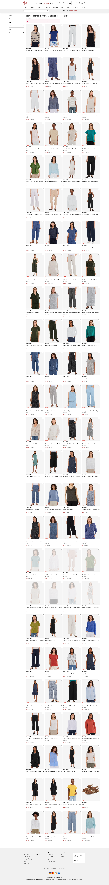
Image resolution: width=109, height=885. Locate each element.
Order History (51, 859)
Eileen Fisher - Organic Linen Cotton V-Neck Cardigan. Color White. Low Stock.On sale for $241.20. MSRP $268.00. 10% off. (91, 465)
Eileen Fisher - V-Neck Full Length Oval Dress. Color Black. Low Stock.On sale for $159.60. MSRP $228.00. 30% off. (54, 826)
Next (97, 842)
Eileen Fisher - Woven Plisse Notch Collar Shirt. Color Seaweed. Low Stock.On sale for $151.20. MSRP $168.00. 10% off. (35, 301)
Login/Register (51, 854)
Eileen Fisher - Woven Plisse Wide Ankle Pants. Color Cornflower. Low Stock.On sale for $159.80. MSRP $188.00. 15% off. (35, 498)
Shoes (25, 7)
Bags (39, 7)
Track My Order (51, 861)
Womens (38, 854)
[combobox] (36, 11)
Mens (37, 856)
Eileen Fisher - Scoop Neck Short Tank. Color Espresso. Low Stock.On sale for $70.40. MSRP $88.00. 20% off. (72, 498)
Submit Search (48, 11)
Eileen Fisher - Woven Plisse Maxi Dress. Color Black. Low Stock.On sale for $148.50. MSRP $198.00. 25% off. (54, 629)
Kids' (68, 7)
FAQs (25, 861)
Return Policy (26, 858)
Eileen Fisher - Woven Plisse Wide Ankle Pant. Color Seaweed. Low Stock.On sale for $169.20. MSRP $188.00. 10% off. (54, 334)
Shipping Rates (27, 856)
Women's (55, 7)
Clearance (75, 7)
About (62, 854)
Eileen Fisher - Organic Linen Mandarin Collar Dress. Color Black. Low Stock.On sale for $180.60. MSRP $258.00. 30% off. (35, 793)
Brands (83, 7)
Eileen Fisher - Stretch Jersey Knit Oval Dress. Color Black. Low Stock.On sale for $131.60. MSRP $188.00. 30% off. (72, 760)
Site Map (62, 856)
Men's (62, 7)
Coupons (63, 858)
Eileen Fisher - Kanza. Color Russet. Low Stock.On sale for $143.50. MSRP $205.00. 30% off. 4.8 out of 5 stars (91, 793)
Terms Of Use (46, 868)
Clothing (32, 7)
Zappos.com (48, 879)
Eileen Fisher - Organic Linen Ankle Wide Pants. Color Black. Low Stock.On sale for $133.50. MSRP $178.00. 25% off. (72, 694)
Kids (37, 858)
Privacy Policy (53, 868)
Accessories (47, 7)
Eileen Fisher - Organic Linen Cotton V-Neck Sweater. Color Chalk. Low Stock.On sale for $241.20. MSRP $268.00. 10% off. (35, 432)
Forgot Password (27, 854)
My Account (77, 3)
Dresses (74, 879)
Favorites (82, 3)
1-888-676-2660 (61, 2)
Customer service (79, 3)
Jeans (77, 879)
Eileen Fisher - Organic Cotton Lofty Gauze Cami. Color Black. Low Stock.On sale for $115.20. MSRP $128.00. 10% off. (91, 39)
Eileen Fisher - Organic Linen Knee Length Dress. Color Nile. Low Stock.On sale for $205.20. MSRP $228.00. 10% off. (35, 465)
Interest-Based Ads (61, 868)
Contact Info (26, 863)
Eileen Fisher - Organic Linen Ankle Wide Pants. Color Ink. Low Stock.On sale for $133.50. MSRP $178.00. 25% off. (35, 662)
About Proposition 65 (28, 859)
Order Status (51, 858)
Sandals (70, 879)
